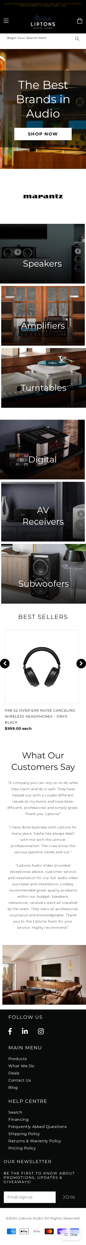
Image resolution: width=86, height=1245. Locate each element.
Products (17, 1059)
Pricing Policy (22, 1148)
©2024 (12, 1218)
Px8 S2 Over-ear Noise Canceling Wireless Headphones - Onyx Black (40, 716)
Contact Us (19, 1080)
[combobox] (43, 38)
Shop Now (43, 133)
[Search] (77, 38)
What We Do (21, 1066)
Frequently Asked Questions (37, 1126)
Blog (13, 1087)
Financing (18, 1119)
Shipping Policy (24, 1134)
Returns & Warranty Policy (34, 1141)
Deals (14, 1073)
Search (15, 1112)
